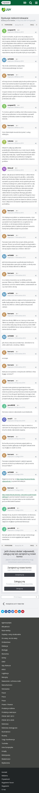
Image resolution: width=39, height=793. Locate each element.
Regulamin (5, 786)
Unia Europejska (7, 747)
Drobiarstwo (6, 642)
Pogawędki (32, 20)
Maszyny (5, 677)
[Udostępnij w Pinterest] (22, 611)
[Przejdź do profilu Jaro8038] (4, 406)
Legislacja (5, 673)
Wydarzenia (6, 763)
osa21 (10, 418)
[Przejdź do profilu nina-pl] (4, 169)
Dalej (32, 25)
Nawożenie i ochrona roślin (11, 681)
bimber (13, 20)
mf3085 (11, 59)
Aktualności (6, 627)
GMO (3, 662)
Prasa (4, 701)
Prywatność (6, 779)
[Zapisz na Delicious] (12, 611)
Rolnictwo (5, 724)
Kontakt (4, 772)
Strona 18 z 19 (19, 25)
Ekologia (5, 650)
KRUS (4, 669)
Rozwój (4, 736)
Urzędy (4, 751)
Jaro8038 (11, 405)
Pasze (4, 693)
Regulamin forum (8, 782)
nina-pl (10, 168)
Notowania (5, 689)
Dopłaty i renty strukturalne (11, 634)
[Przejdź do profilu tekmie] (4, 142)
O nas (4, 789)
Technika (5, 743)
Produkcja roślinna (8, 708)
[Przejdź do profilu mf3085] (4, 60)
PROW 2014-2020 (8, 720)
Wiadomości (6, 759)
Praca (4, 697)
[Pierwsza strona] (2, 24)
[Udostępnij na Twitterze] (2, 611)
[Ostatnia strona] (36, 24)
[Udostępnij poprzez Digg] (9, 611)
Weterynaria (6, 755)
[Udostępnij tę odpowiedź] (35, 32)
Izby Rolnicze (6, 666)
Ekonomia (5, 654)
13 (36, 597)
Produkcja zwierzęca (9, 712)
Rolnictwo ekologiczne (9, 728)
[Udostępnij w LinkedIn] (19, 611)
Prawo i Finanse (7, 704)
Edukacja (5, 646)
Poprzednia (8, 25)
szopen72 (11, 30)
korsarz (11, 75)
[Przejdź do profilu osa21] (4, 419)
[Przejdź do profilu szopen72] (4, 31)
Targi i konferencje (8, 740)
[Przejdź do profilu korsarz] (4, 76)
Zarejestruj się (19, 575)
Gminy (4, 658)
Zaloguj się (19, 589)
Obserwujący (18, 597)
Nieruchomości (7, 685)
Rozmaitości (6, 732)
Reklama (5, 775)
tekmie (10, 141)
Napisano (16, 32)
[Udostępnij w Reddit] (16, 611)
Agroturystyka (6, 623)
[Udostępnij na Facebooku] (5, 611)
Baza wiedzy (6, 631)
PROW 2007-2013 (8, 716)
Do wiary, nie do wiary (9, 638)
